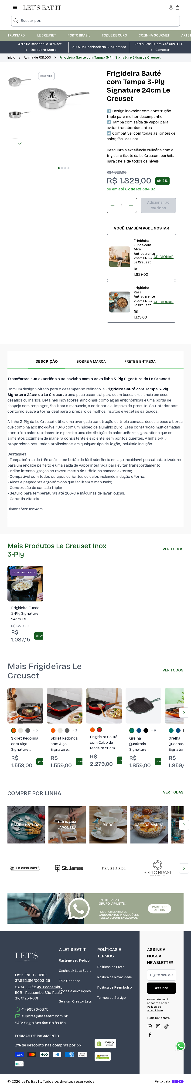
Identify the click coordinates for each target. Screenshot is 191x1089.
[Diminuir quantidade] (112, 205)
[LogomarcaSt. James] (69, 868)
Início (11, 58)
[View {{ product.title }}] (119, 256)
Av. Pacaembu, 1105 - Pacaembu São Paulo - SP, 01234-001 (39, 992)
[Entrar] (171, 7)
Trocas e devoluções (75, 991)
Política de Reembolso (114, 987)
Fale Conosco (69, 981)
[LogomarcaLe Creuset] (24, 868)
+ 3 (35, 730)
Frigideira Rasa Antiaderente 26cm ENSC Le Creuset (144, 296)
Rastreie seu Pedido (74, 961)
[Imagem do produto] (25, 583)
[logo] (42, 7)
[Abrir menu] (15, 7)
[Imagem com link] (95, 908)
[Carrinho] (177, 7)
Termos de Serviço (111, 998)
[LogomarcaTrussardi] (113, 868)
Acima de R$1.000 (37, 58)
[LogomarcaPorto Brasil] (157, 868)
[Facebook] (150, 1034)
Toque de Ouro (114, 35)
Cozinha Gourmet (154, 35)
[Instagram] (158, 1026)
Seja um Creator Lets (75, 1001)
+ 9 (153, 730)
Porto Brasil (79, 35)
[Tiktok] (166, 1026)
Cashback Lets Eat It (75, 971)
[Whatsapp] (150, 1026)
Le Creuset (46, 35)
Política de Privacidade (114, 977)
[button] (40, 49)
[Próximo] (20, 143)
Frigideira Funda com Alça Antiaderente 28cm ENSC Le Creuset (144, 251)
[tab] (59, 168)
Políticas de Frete (110, 967)
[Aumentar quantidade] (131, 205)
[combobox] (95, 21)
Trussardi (17, 35)
